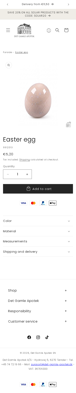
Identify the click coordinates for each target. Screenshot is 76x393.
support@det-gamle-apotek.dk (52, 364)
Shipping (24, 159)
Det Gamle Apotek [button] (23, 300)
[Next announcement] (68, 4)
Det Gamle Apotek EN (43, 353)
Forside (7, 52)
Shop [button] (12, 290)
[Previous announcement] (7, 4)
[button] (8, 30)
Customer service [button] (23, 321)
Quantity (9, 166)
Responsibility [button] (19, 311)
